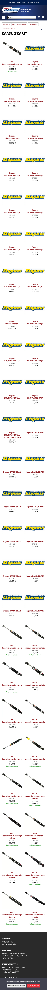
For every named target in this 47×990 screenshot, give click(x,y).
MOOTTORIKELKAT (19, 24)
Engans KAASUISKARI (35, 432)
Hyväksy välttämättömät (16, 986)
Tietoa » (38, 981)
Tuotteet (6, 24)
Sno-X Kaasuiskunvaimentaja (12, 63)
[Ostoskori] (39, 17)
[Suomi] (43, 17)
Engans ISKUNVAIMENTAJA (12, 100)
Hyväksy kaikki (33, 986)
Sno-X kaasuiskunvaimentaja (12, 646)
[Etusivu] (18, 13)
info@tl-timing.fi (18, 967)
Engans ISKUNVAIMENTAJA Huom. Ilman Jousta (12, 435)
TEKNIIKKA (33, 24)
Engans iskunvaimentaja (34, 63)
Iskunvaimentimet (9, 29)
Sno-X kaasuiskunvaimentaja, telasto (12, 914)
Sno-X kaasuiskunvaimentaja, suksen (35, 796)
